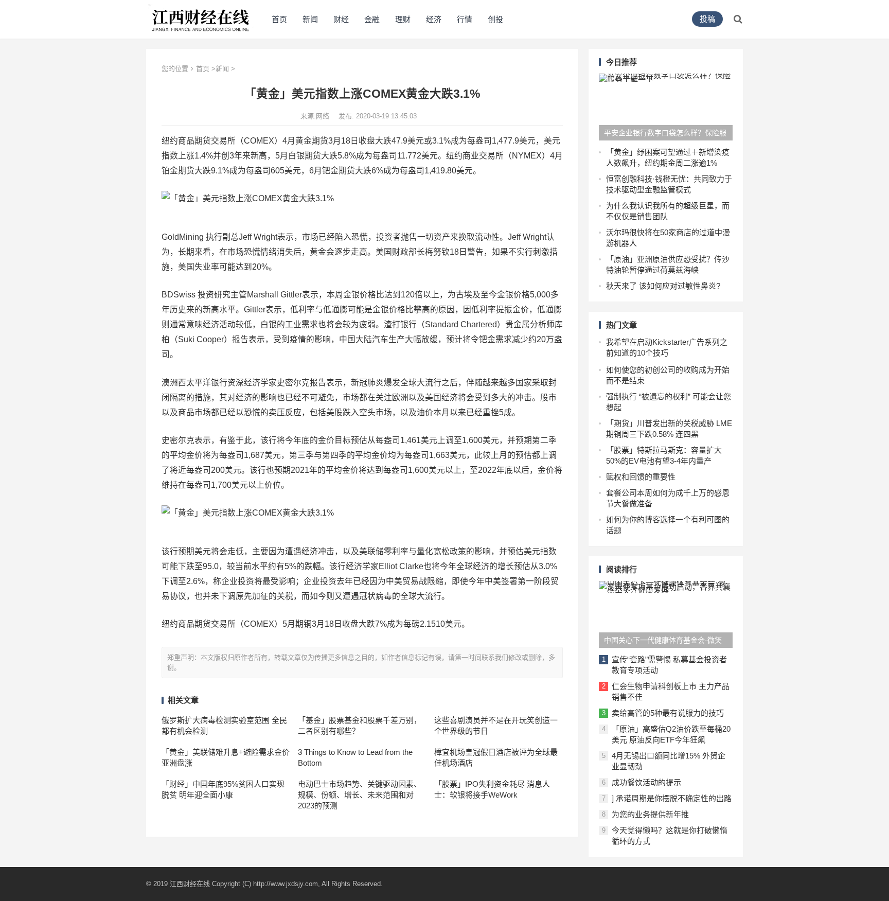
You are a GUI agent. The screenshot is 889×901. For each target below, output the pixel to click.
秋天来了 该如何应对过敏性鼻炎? (663, 285)
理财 (403, 19)
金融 (372, 19)
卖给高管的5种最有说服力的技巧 (668, 713)
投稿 (707, 18)
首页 (279, 19)
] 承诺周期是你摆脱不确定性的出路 (672, 798)
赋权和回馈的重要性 (640, 476)
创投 (495, 19)
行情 (464, 19)
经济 (433, 19)
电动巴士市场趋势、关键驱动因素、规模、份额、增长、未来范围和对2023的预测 (359, 795)
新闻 (310, 19)
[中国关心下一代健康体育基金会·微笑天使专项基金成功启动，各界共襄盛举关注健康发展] (666, 614)
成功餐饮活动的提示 (646, 782)
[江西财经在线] (201, 18)
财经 (341, 19)
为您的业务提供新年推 (650, 814)
